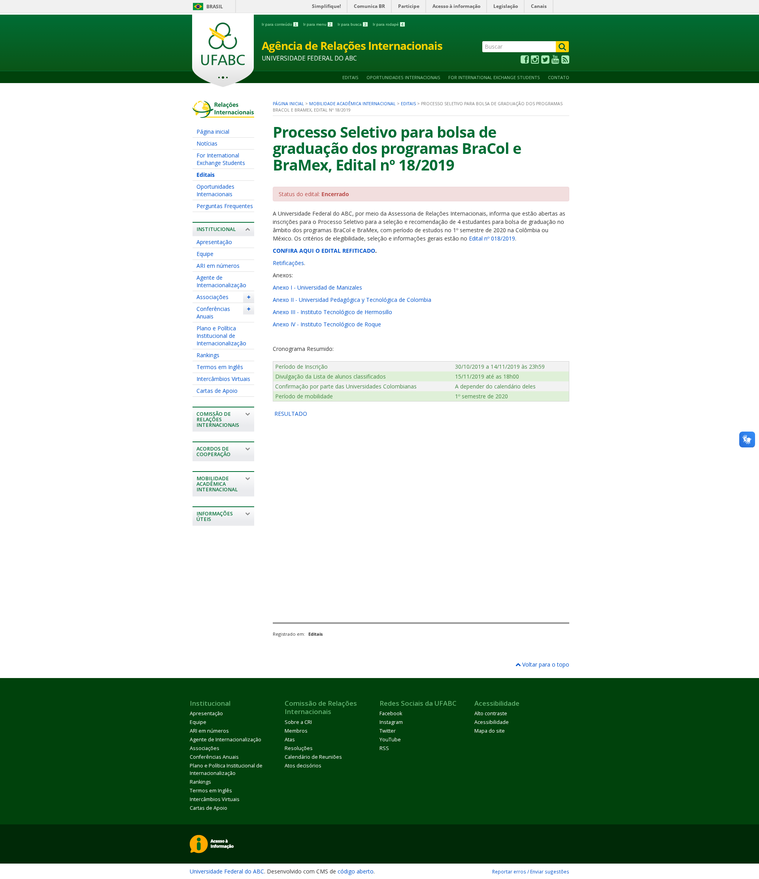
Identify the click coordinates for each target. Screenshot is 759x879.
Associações (212, 297)
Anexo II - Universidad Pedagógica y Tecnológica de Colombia (352, 299)
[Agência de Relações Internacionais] (223, 114)
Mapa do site (489, 730)
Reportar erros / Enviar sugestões (530, 871)
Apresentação (214, 242)
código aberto (356, 871)
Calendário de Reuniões (313, 757)
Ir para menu (317, 24)
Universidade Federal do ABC (227, 871)
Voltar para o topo (545, 664)
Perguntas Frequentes (224, 206)
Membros (296, 730)
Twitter (388, 730)
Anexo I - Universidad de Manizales (317, 287)
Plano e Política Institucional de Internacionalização (221, 335)
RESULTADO (290, 413)
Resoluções (299, 748)
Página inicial (212, 131)
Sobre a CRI (298, 722)
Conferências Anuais (213, 312)
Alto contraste (490, 713)
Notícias (206, 143)
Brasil (214, 6)
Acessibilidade (491, 722)
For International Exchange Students (494, 77)
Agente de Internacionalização (221, 281)
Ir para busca (352, 24)
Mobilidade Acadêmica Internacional (352, 103)
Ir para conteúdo (279, 24)
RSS (384, 748)
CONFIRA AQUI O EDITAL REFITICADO (324, 250)
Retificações (288, 263)
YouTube (390, 739)
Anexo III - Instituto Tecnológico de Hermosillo (332, 312)
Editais (350, 77)
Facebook (391, 713)
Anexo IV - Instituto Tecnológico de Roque (327, 324)
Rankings (207, 355)
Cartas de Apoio (217, 390)
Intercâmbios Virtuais (223, 379)
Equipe (204, 254)
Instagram (391, 722)
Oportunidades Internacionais (403, 77)
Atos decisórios (303, 765)
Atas (290, 739)
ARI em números (218, 265)
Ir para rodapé (388, 24)
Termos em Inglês (219, 367)
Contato (558, 77)
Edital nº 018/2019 (492, 238)
